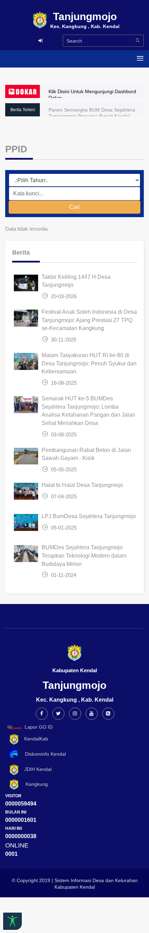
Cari (74, 207)
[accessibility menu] (12, 921)
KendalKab (34, 738)
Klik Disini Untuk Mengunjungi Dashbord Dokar (92, 94)
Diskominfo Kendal (43, 754)
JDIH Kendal (36, 769)
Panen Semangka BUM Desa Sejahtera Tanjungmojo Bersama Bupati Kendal (92, 113)
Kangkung (34, 784)
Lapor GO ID (39, 727)
